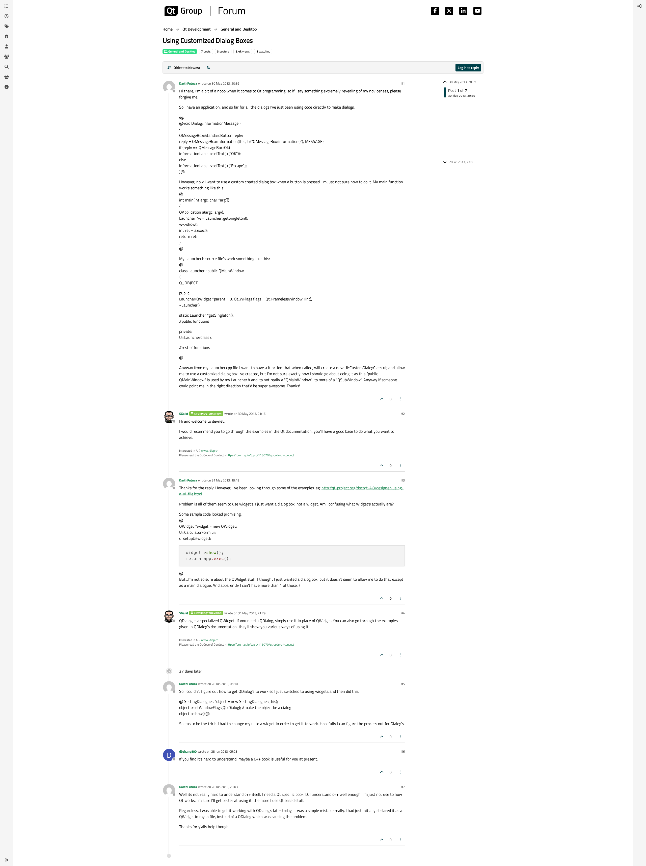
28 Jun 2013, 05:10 (225, 683)
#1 (403, 83)
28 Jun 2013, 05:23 (224, 751)
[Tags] (6, 26)
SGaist (183, 413)
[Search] (6, 67)
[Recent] (6, 16)
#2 (403, 413)
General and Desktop (182, 51)
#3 (403, 480)
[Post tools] (400, 399)
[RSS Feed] (208, 67)
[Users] (6, 46)
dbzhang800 (188, 751)
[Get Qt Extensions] (6, 77)
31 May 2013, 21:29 (251, 613)
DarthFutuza (188, 83)
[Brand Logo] (205, 11)
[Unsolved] (6, 87)
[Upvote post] (381, 399)
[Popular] (6, 36)
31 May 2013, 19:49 (225, 480)
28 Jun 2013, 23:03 (225, 786)
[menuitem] (639, 6)
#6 (403, 751)
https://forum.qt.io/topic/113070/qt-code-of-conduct (260, 455)
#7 (403, 786)
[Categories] (6, 6)
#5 (403, 683)
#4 (403, 613)
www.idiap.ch (209, 450)
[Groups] (6, 57)
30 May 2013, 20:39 (225, 83)
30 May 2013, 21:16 (251, 413)
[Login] (639, 6)
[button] (6, 860)
